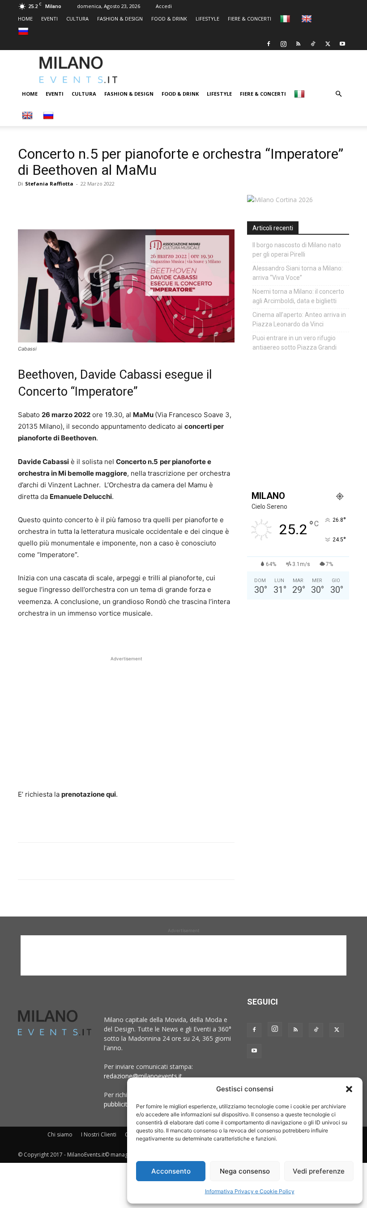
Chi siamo (60, 1134)
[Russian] (24, 31)
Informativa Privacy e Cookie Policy (249, 1191)
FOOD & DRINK (169, 18)
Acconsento (171, 1171)
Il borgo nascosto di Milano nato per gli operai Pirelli (296, 249)
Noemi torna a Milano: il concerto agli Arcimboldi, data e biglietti (298, 296)
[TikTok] (313, 44)
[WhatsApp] (68, 204)
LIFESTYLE (207, 18)
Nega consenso (245, 1171)
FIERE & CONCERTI (249, 18)
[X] (327, 44)
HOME (25, 18)
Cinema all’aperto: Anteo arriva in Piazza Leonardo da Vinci (299, 319)
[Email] (109, 204)
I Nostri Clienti (98, 1134)
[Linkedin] (89, 204)
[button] (349, 1089)
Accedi (164, 6)
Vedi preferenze (319, 1171)
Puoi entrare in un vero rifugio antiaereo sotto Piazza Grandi (294, 342)
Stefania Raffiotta (49, 183)
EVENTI (49, 18)
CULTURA (77, 18)
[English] (307, 18)
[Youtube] (342, 44)
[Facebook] (268, 44)
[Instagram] (283, 44)
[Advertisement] (253, 69)
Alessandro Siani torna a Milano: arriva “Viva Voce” (297, 273)
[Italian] (286, 18)
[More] (130, 204)
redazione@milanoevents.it (143, 1076)
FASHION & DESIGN (120, 18)
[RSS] (298, 44)
